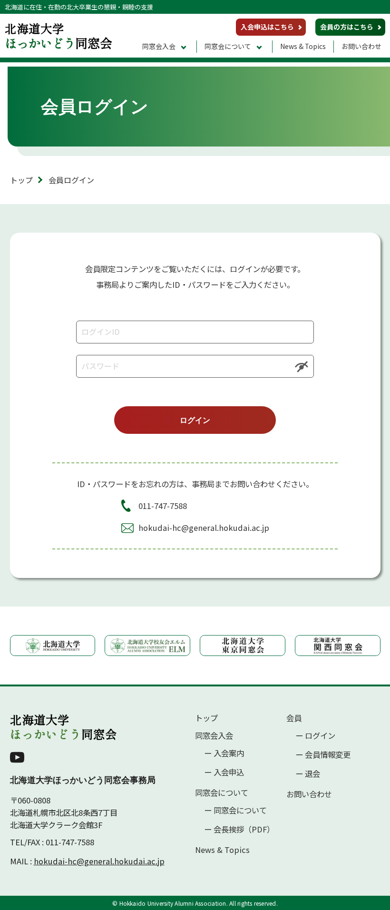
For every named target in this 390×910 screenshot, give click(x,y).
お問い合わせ (361, 46)
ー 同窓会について (235, 810)
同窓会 (58, 36)
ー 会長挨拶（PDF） (239, 829)
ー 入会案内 (224, 753)
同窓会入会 (159, 46)
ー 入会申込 (224, 772)
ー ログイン (315, 735)
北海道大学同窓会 (63, 727)
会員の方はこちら (346, 26)
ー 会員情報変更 (323, 754)
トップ (21, 180)
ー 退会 (307, 773)
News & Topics (303, 46)
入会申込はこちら (267, 26)
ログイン (195, 420)
